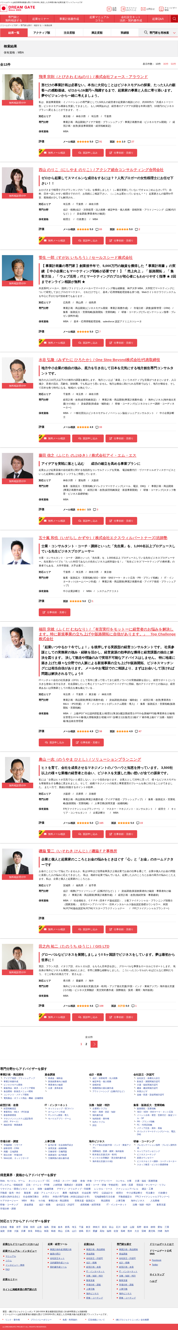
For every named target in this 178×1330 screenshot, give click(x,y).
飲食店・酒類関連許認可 (148, 1081)
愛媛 (95, 1231)
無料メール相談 (56, 152)
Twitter (155, 1265)
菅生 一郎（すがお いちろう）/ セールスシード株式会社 (86, 257)
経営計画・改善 (93, 1267)
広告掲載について (96, 1320)
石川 (118, 1227)
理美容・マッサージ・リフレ (151, 1185)
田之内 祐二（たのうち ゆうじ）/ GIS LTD (74, 946)
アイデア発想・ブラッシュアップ (19, 1078)
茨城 (53, 1227)
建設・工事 (147, 1189)
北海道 (3, 1227)
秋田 (32, 1227)
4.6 (91, 1005)
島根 (53, 1231)
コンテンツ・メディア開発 (16, 1094)
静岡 (153, 1227)
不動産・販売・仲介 (10, 1193)
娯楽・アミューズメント (46, 1193)
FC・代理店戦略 (144, 1125)
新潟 (104, 1227)
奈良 (30, 1231)
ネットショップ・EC (39, 1181)
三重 (167, 1227)
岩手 (18, 1227)
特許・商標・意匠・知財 (103, 1112)
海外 (167, 1231)
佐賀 (116, 1231)
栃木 (60, 1227)
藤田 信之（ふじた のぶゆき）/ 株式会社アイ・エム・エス (87, 455)
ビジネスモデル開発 (13, 1085)
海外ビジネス (137, 1200)
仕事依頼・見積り (123, 152)
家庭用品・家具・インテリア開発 (19, 1088)
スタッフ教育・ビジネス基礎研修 (152, 1164)
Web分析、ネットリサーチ (16, 1158)
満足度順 (97, 32)
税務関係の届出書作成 (102, 1088)
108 (101, 1005)
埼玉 (74, 1227)
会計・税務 (44, 1204)
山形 (39, 1227)
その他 (41, 1200)
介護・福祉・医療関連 (146, 1181)
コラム (9, 1260)
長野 (139, 1227)
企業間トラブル (99, 1108)
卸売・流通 (127, 1185)
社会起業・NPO (90, 1193)
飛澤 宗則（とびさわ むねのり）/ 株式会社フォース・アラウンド (93, 77)
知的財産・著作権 (100, 1118)
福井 (125, 1227)
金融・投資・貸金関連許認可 (150, 1094)
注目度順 (69, 32)
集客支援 (161, 1204)
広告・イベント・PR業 (38, 1185)
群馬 (67, 1227)
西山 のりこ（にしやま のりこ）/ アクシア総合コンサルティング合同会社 (101, 170)
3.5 (89, 509)
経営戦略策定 (10, 1108)
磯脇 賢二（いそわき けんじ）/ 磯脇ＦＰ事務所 (78, 851)
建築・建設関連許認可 (147, 1088)
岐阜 (146, 1227)
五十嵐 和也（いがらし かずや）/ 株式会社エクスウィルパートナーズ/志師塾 (103, 538)
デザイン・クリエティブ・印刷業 (74, 1189)
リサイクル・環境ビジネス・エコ (17, 1189)
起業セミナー (10, 1279)
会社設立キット (57, 1258)
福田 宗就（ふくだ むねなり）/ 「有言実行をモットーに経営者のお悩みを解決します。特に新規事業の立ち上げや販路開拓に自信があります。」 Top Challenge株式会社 (107, 634)
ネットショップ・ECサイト (61, 1108)
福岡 (109, 1231)
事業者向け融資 (55, 1085)
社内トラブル (98, 1122)
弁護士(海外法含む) (10, 1196)
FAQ (8, 1269)
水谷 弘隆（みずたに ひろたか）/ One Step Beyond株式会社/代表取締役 (99, 360)
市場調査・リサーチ (13, 1145)
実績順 (125, 32)
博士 (32, 1200)
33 (100, 427)
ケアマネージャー (9, 1200)
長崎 (123, 1231)
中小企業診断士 (134, 1193)
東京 (88, 1227)
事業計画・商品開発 (58, 1200)
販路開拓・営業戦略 (146, 1108)
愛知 (160, 1227)
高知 (102, 1231)
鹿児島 (151, 1231)
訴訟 (94, 1125)
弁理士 (45, 1196)
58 (100, 731)
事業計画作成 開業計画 (60, 1249)
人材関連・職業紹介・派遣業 (67, 1185)
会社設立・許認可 (65, 1204)
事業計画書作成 (11, 1081)
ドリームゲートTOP (9, 25)
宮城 (25, 1227)
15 (141, 823)
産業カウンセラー (145, 1158)
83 (100, 229)
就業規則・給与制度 (57, 1155)
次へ (94, 1044)
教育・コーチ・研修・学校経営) (102, 1185)
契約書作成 (97, 1115)
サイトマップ (157, 1274)
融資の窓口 (55, 1254)
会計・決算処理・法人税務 (105, 1078)
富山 (111, 1227)
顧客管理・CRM (11, 1148)
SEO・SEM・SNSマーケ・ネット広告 (155, 1112)
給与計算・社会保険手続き (60, 1145)
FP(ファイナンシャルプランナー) (152, 1196)
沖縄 (160, 1231)
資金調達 (28, 1204)
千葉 (81, 1227)
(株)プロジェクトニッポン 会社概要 (132, 1320)
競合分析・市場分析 (13, 1155)
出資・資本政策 (55, 1088)
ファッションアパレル (127, 1189)
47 (140, 731)
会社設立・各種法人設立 (148, 1078)
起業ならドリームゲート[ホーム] (21, 1244)
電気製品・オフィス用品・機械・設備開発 (23, 1098)
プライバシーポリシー (41, 1320)
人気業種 (154, 1200)
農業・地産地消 (70, 1193)
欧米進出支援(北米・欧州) (104, 1154)
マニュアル (11, 1256)
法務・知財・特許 (142, 1204)
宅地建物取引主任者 (105, 1196)
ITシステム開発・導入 (58, 1115)
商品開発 (105, 1200)
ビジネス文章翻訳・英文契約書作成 (109, 1158)
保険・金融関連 (45, 1189)
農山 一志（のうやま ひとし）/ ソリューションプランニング (90, 759)
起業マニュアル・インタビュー (20, 1250)
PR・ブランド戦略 (146, 1121)
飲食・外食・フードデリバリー (96, 1181)
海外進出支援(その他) (102, 1161)
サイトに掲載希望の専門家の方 (20, 1289)
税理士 (119, 1193)
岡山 (60, 1231)
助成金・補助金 (55, 1078)
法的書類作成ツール (59, 1262)
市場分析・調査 (8, 1208)
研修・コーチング (9, 1204)
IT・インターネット (117, 1204)
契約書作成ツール (58, 1267)
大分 (137, 1231)
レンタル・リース (103, 1189)
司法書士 (150, 1193)
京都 (9, 1231)
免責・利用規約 (70, 1320)
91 (100, 141)
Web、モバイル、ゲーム (12, 1181)
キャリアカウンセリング (148, 1151)
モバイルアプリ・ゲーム (59, 1118)
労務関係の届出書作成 (58, 1158)
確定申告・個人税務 (101, 1081)
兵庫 (23, 1231)
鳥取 (46, 1231)
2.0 (123, 141)
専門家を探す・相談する (31, 25)
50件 (173, 63)
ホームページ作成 (56, 1112)
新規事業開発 (10, 1115)
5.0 (91, 141)
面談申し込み (90, 152)
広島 (67, 1231)
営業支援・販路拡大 (85, 1200)
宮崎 (143, 1231)
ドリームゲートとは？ (162, 1244)
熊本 (130, 1231)
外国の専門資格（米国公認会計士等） (72, 1196)
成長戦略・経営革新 (90, 1204)
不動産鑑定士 (125, 1196)
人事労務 (120, 1200)
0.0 (127, 1005)
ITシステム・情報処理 (11, 1185)
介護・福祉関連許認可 (147, 1085)
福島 (46, 1227)
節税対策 (96, 1085)
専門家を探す (124, 1244)
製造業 (27, 1193)
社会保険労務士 (31, 1196)
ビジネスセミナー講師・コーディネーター (157, 1161)
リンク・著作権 (12, 1320)
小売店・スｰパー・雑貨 (65, 1181)
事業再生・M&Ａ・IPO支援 (16, 1112)
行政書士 (162, 1193)
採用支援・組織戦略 (57, 1148)
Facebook (156, 1260)
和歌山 (38, 1231)
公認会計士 (107, 1193)
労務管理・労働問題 (57, 1151)
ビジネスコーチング (146, 1154)
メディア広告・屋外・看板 (149, 1128)
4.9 (91, 427)
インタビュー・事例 (15, 1265)
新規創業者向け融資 (57, 1081)
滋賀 (2, 1231)
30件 (166, 63)
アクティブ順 (41, 32)
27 (132, 141)
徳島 (81, 1231)
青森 (11, 1227)
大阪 (16, 1231)
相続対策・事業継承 (13, 1125)
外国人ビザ (142, 1091)
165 (101, 823)
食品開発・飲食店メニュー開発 (18, 1091)
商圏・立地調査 (11, 1151)
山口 (74, 1231)
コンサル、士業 (123, 1181)
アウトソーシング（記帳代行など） (109, 1091)
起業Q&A (89, 1244)
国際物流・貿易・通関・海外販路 (108, 1151)
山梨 (132, 1227)
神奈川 (96, 1227)
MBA (24, 1200)
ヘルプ (153, 1281)
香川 (88, 1231)
